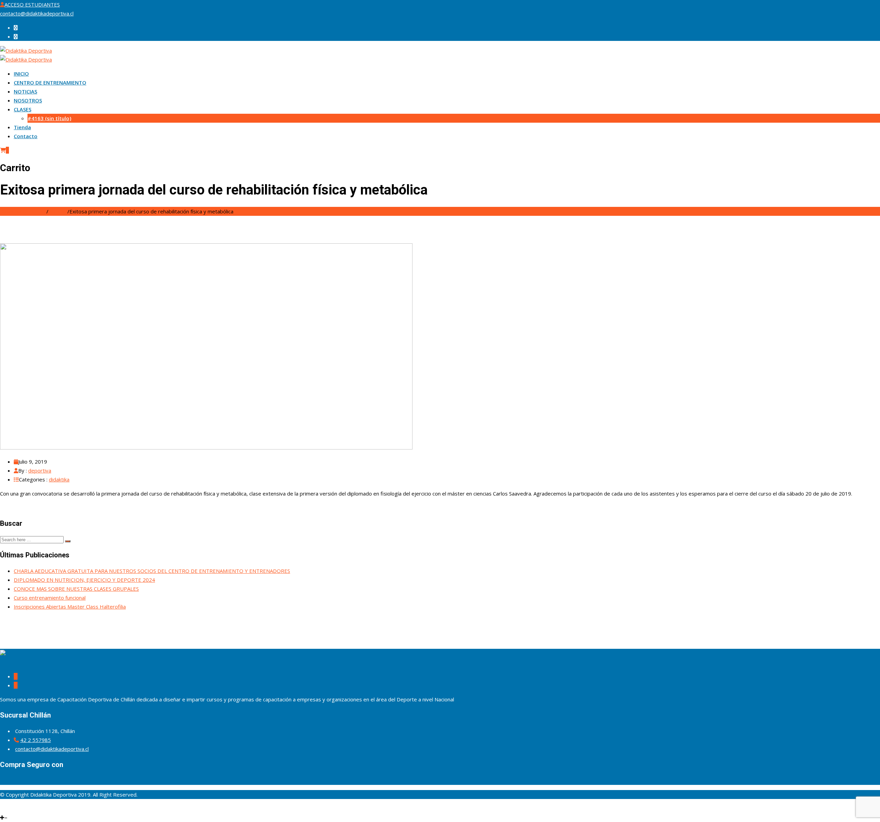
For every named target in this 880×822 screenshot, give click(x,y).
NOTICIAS (25, 91)
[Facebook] (1, 808)
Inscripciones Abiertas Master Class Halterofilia (70, 606)
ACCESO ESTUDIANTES (32, 4)
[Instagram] (5, 808)
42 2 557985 (35, 739)
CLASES (22, 109)
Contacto (25, 136)
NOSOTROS (28, 100)
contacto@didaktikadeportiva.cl (37, 13)
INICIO (21, 73)
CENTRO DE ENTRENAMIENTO (50, 82)
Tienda (22, 127)
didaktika (59, 479)
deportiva (39, 470)
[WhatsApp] (10, 808)
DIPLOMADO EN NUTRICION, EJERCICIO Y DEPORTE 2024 (84, 579)
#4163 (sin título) (49, 118)
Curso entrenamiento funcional (50, 597)
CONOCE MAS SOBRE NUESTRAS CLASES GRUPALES (76, 588)
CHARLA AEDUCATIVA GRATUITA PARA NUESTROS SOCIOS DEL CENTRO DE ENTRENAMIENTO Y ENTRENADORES (152, 570)
